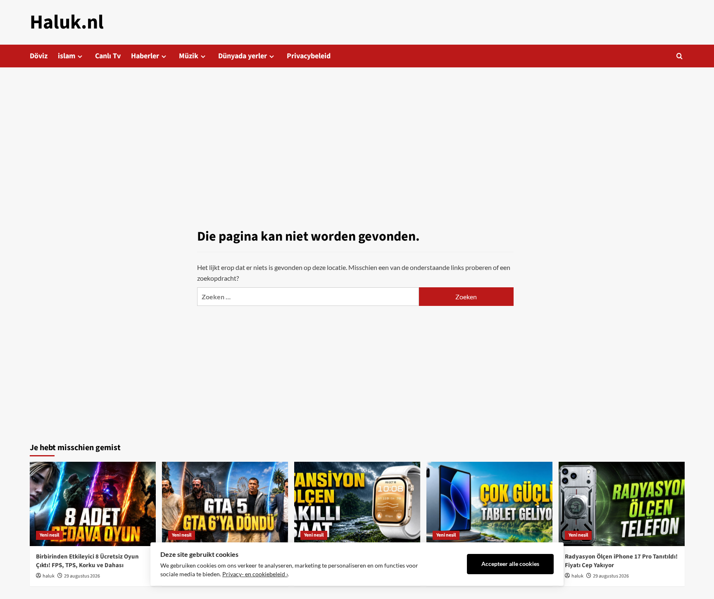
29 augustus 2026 (82, 576)
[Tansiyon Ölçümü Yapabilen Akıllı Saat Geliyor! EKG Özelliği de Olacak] (357, 504)
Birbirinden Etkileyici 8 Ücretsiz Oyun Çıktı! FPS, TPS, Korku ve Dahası (87, 561)
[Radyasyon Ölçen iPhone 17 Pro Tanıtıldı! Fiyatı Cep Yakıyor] (622, 504)
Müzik (188, 56)
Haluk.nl (67, 22)
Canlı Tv (108, 56)
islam (66, 56)
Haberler (145, 56)
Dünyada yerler (242, 56)
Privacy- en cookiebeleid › (255, 574)
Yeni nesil (49, 535)
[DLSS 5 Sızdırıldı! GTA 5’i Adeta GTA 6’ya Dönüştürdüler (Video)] (225, 504)
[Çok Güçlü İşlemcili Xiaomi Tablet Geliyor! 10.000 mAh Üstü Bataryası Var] (489, 504)
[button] (679, 56)
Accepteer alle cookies (510, 564)
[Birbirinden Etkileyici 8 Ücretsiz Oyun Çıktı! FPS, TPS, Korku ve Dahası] (93, 504)
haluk (49, 576)
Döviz (39, 56)
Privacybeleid (309, 56)
